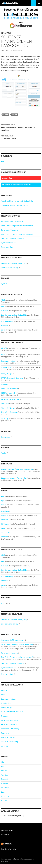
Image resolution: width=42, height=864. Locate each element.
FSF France (5, 524)
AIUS (3, 300)
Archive (4, 505)
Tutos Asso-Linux (7, 247)
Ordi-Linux (5, 533)
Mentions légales (7, 830)
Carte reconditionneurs (9, 230)
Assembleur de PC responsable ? (12, 221)
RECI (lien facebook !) (9, 393)
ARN (3, 306)
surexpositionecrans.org (9, 268)
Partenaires (5, 835)
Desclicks (7, 844)
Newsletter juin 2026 (8, 849)
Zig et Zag (4, 419)
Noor (17, 859)
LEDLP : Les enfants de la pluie (12, 378)
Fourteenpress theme (7, 859)
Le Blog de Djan (6, 374)
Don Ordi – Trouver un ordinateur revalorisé (17, 234)
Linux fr (4, 528)
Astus (3, 355)
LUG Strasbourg (7, 321)
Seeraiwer (4, 326)
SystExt (4, 284)
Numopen (4, 384)
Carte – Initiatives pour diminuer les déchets (17, 226)
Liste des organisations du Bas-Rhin (14, 315)
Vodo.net (4, 537)
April (2, 501)
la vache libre (5, 367)
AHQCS (4, 348)
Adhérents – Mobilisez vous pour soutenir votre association (18, 127)
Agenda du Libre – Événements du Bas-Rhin (17, 201)
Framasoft (4, 520)
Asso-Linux (5, 511)
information (6, 33)
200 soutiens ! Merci (8, 137)
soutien (14, 114)
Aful (2, 496)
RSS (2, 162)
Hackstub (4, 311)
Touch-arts (5, 404)
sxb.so (3, 330)
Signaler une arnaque (8, 243)
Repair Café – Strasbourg (10, 399)
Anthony (18, 50)
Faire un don (5, 437)
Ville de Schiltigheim (8, 408)
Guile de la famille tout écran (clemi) (14, 263)
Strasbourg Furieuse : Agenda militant (14, 205)
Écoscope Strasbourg (8, 361)
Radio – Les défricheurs (9, 389)
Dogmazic (4, 515)
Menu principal (39, 3)
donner (6, 114)
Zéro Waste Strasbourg (9, 412)
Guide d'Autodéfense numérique (12, 239)
